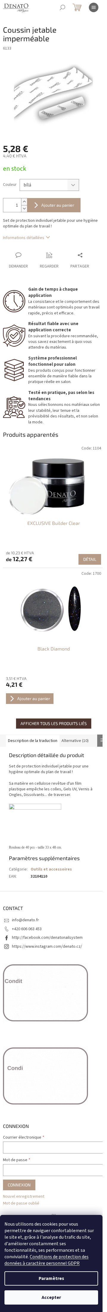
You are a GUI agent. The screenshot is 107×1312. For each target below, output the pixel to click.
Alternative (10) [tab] (75, 741)
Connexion (19, 1184)
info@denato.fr (25, 920)
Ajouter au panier (57, 205)
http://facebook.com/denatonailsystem (47, 938)
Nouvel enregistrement (23, 1196)
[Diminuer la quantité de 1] (24, 208)
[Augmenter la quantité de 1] (24, 201)
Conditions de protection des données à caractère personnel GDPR (46, 1260)
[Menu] (94, 7)
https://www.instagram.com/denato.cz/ (47, 946)
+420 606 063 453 (27, 929)
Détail (89, 559)
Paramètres (51, 1278)
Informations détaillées (23, 238)
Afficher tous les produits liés (54, 723)
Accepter (51, 1297)
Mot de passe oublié (21, 1203)
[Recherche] (62, 7)
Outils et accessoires (51, 869)
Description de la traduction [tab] (32, 741)
